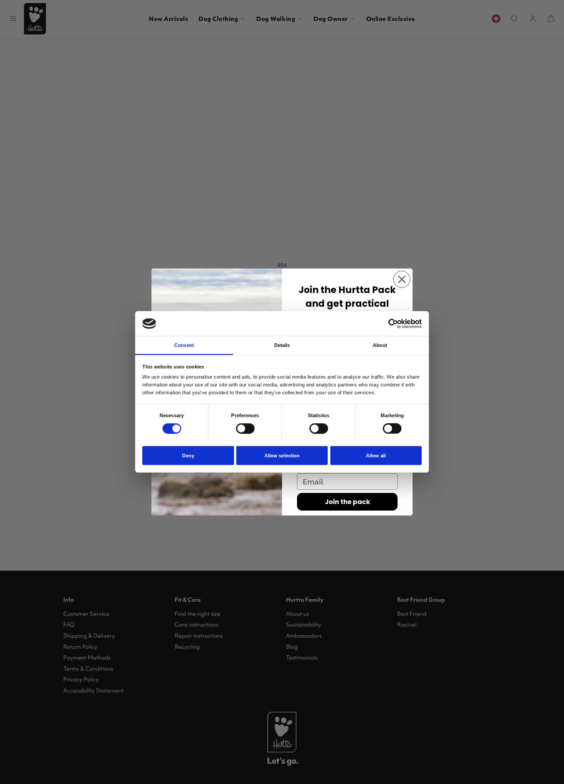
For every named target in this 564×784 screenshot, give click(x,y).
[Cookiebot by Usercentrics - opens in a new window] (393, 324)
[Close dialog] (402, 279)
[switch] (245, 428)
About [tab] (380, 345)
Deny (188, 455)
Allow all (376, 455)
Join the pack (347, 501)
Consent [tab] (184, 345)
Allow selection (282, 455)
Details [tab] (282, 345)
